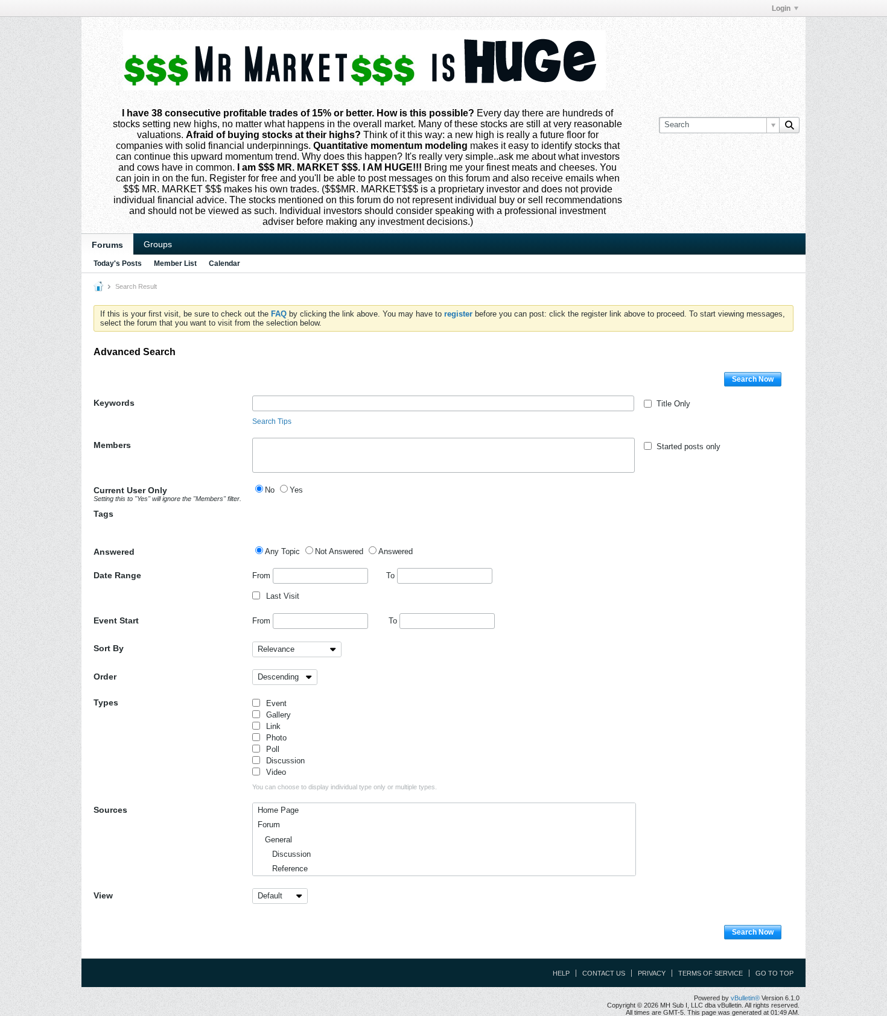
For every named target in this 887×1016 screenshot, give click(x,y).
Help (561, 973)
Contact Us (603, 973)
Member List (175, 263)
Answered (114, 552)
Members (112, 445)
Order (105, 676)
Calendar (224, 263)
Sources (110, 810)
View (103, 895)
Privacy (652, 973)
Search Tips (271, 421)
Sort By (109, 648)
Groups (158, 244)
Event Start (116, 620)
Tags (103, 514)
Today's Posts (118, 263)
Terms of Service (710, 973)
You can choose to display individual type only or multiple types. (344, 786)
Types (106, 702)
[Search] (789, 125)
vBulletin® (745, 998)
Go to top (774, 973)
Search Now (753, 379)
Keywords (114, 403)
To (391, 575)
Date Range (117, 575)
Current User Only (167, 493)
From (262, 575)
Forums (107, 245)
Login (781, 8)
